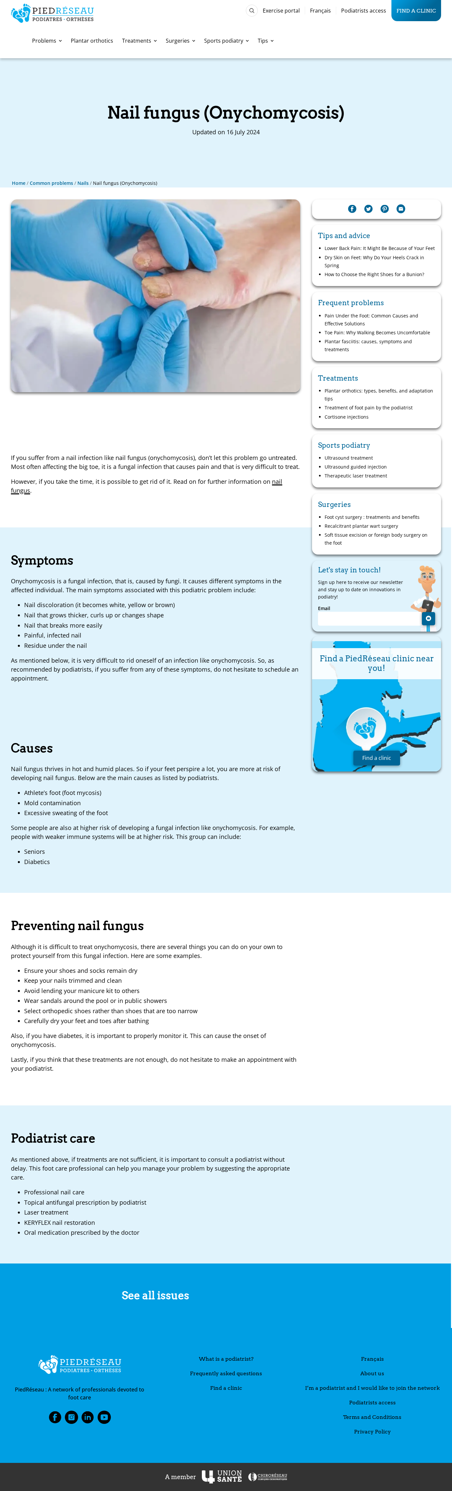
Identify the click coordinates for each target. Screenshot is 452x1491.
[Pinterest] (384, 209)
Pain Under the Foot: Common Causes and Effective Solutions (371, 319)
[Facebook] (352, 209)
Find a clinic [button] (376, 758)
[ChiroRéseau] (267, 1477)
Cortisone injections (347, 417)
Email (324, 608)
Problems (44, 40)
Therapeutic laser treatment (356, 476)
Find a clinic (416, 10)
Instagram (71, 1419)
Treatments (136, 40)
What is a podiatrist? (226, 1359)
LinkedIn (87, 1419)
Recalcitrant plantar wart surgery (361, 526)
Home (18, 183)
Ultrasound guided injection (356, 467)
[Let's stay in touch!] (428, 618)
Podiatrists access (363, 10)
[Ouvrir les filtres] (252, 11)
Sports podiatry (223, 40)
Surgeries (178, 40)
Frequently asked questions (226, 1373)
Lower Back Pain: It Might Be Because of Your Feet (380, 248)
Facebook (55, 1419)
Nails (83, 183)
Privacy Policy (372, 1432)
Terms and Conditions (372, 1417)
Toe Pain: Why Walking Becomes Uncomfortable (377, 332)
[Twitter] (368, 209)
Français (320, 10)
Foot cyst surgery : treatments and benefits (372, 517)
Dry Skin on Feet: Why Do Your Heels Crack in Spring (374, 261)
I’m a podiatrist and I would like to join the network (372, 1388)
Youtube (104, 1419)
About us (372, 1373)
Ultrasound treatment (349, 458)
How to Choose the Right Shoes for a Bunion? (374, 274)
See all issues (155, 1295)
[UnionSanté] (222, 1477)
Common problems (51, 183)
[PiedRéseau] (79, 1366)
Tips (263, 40)
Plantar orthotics (92, 40)
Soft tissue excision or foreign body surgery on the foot (376, 539)
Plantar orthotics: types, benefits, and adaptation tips (379, 395)
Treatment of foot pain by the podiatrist (369, 407)
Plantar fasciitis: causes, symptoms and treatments (368, 345)
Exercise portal (281, 10)
